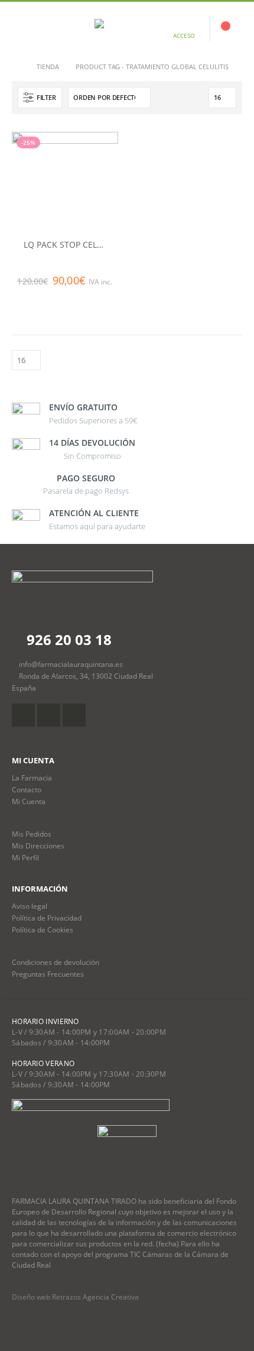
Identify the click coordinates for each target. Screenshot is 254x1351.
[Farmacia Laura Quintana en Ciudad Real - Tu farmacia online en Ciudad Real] (127, 28)
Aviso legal (29, 906)
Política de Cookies (42, 929)
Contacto (26, 789)
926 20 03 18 (67, 639)
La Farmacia (32, 777)
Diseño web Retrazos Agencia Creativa (75, 1297)
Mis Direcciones (38, 845)
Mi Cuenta (28, 801)
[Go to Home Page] (16, 67)
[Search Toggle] (49, 28)
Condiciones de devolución (55, 962)
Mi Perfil (25, 857)
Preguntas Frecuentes (48, 974)
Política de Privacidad (47, 917)
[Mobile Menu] (21, 28)
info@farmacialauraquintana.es (71, 664)
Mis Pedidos (31, 833)
